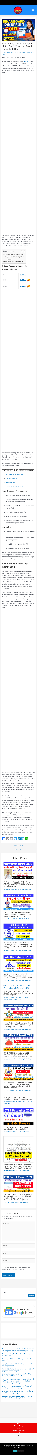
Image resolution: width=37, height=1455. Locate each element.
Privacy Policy (18, 1426)
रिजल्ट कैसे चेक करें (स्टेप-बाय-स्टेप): (14, 257)
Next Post (18, 849)
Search (4, 1292)
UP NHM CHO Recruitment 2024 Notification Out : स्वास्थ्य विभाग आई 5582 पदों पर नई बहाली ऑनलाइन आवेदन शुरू (18, 1054)
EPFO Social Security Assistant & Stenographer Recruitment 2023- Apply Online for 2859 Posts (17, 914)
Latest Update (26, 1101)
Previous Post (18, 846)
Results (24, 52)
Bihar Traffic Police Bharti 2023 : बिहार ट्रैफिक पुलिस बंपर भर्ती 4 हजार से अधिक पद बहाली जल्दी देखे (18, 993)
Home (18, 1424)
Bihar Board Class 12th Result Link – (14, 254)
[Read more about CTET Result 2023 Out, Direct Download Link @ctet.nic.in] (19, 1116)
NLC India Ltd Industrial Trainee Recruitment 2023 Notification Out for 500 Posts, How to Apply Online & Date (18, 945)
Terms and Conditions (18, 1430)
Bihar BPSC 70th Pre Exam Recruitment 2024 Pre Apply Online (18, 1098)
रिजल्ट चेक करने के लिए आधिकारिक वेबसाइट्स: (15, 256)
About (18, 1428)
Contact (18, 1432)
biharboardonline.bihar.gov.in (14, 487)
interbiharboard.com (12, 478)
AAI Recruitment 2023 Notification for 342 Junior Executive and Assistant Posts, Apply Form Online (18, 976)
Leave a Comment (7, 52)
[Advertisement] (18, 153)
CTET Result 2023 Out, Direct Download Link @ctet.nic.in (16, 1128)
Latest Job (18, 52)
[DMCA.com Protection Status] (18, 1451)
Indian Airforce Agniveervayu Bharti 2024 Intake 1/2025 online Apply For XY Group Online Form (18, 1025)
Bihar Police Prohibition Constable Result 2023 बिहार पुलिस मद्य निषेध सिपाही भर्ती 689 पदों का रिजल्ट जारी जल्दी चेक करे (18, 1166)
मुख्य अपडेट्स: (9, 259)
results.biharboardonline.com (15, 474)
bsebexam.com (10, 482)
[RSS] (18, 1435)
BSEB (26, 61)
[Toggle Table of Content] (22, 251)
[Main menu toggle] (33, 10)
